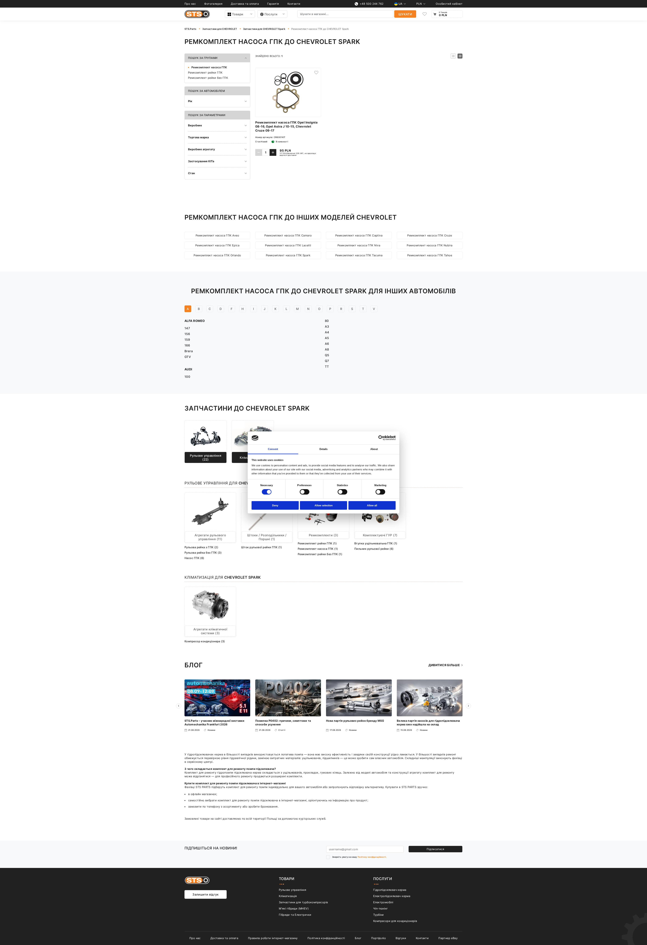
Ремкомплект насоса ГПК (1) (318, 548)
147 (187, 328)
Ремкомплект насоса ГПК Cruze (429, 235)
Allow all (372, 505)
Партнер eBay (448, 938)
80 (327, 321)
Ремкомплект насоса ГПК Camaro (288, 235)
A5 (327, 338)
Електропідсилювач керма (391, 896)
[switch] (304, 492)
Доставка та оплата (245, 3)
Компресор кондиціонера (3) (204, 641)
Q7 (327, 361)
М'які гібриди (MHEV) (294, 908)
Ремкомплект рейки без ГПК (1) (320, 554)
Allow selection (324, 505)
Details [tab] (323, 449)
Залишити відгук (205, 894)
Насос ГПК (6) (194, 558)
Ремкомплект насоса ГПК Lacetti (288, 245)
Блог (358, 938)
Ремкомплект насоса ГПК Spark (288, 255)
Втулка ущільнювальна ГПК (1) (375, 543)
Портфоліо (378, 938)
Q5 (327, 355)
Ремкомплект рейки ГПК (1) (317, 543)
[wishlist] (424, 14)
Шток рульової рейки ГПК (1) (261, 547)
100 (187, 376)
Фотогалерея (213, 3)
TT (327, 366)
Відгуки (401, 938)
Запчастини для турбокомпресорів (303, 902)
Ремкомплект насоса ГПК (209, 67)
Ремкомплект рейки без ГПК (208, 77)
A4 (327, 332)
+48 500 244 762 (372, 3)
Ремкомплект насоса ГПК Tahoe (429, 255)
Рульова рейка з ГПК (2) (201, 547)
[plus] (273, 152)
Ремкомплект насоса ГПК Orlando (217, 255)
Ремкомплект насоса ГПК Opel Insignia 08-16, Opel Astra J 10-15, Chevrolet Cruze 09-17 (286, 126)
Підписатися (435, 849)
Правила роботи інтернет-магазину (273, 938)
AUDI (188, 369)
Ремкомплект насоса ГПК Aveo (217, 235)
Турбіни (378, 914)
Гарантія (273, 3)
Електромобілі (383, 902)
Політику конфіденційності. (372, 857)
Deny (275, 505)
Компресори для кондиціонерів (395, 921)
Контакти (293, 3)
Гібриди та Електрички (295, 914)
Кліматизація (288, 896)
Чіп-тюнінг (380, 908)
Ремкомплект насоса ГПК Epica (217, 245)
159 (187, 339)
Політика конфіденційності (326, 938)
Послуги (271, 14)
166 (187, 345)
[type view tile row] (453, 56)
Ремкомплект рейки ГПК (205, 72)
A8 (327, 349)
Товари (237, 14)
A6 (327, 343)
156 (187, 334)
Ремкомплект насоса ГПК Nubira (429, 245)
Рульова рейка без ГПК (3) (203, 552)
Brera (188, 351)
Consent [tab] (273, 449)
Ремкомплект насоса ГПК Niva (358, 245)
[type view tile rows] (460, 56)
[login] (316, 73)
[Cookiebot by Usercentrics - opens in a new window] (381, 437)
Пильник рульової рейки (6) (374, 548)
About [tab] (374, 449)
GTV (187, 357)
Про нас (190, 3)
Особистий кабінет (449, 3)
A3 (327, 326)
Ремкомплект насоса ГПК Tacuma (358, 255)
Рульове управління (292, 889)
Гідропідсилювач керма (389, 889)
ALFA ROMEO (194, 321)
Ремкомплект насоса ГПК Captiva (359, 235)
